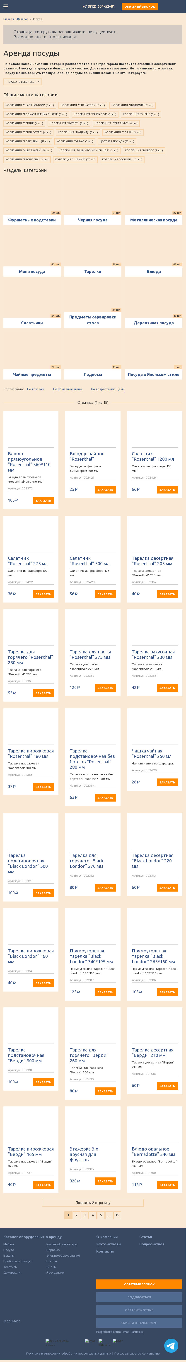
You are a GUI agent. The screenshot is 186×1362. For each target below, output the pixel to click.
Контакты (105, 1251)
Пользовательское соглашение (137, 1353)
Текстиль (10, 1267)
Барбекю (53, 1250)
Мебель (8, 1244)
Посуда (8, 1250)
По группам (35, 389)
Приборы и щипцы (17, 1261)
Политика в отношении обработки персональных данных (68, 1353)
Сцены (51, 1267)
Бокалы (8, 1255)
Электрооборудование (63, 1255)
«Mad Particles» (133, 1332)
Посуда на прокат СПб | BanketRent (16, 1293)
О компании (107, 1237)
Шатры (51, 1261)
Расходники (55, 1272)
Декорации (11, 1272)
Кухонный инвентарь (61, 1244)
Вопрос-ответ (151, 1244)
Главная (8, 19)
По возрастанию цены (107, 389)
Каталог (22, 19)
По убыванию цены (67, 389)
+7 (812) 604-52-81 (98, 6)
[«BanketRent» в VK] (6, 1313)
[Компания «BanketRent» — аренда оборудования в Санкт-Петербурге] (34, 6)
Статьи (145, 1237)
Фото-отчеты (108, 1244)
